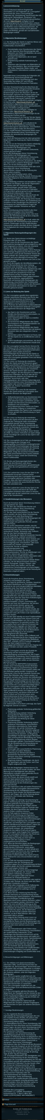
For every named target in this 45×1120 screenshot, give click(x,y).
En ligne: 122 (17, 1109)
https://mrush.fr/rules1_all (25, 102)
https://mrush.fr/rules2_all (23, 112)
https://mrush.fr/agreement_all (14, 219)
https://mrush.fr (15, 21)
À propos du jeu (27, 1109)
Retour (6, 1100)
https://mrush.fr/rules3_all (13, 123)
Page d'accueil (10, 1104)
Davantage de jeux (22, 1114)
